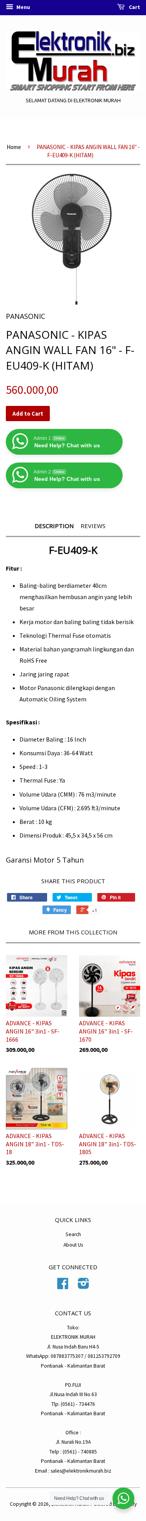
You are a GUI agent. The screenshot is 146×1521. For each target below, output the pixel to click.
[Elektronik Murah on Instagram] (83, 1286)
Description (54, 526)
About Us (73, 1245)
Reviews (93, 526)
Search (73, 1234)
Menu (22, 7)
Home (14, 147)
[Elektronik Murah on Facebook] (63, 1286)
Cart (134, 7)
